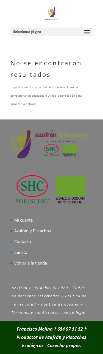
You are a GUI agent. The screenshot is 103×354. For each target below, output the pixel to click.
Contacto (22, 241)
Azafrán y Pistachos (32, 230)
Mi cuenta (23, 220)
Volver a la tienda (30, 263)
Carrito (20, 252)
